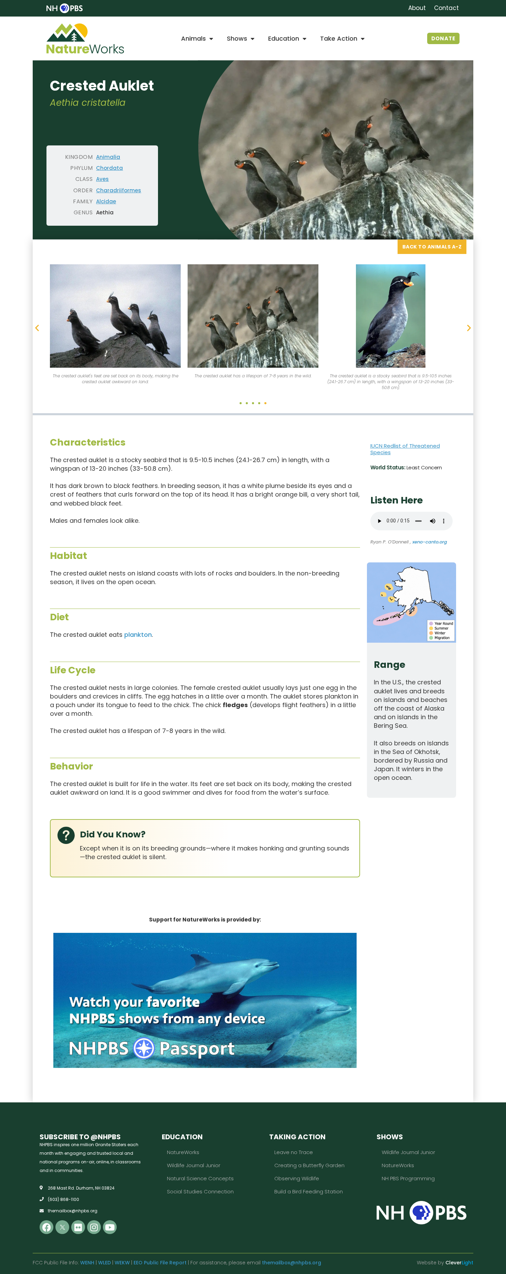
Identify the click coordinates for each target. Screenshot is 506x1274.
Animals (193, 38)
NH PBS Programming (408, 1178)
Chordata (109, 168)
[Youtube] (110, 1227)
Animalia (108, 157)
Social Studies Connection (200, 1191)
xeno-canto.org (429, 542)
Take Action (338, 38)
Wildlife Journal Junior (193, 1165)
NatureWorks (183, 1152)
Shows (237, 38)
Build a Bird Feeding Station (308, 1191)
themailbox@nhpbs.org (291, 1262)
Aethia (105, 212)
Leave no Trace (293, 1152)
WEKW (122, 1262)
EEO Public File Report (160, 1262)
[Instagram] (94, 1227)
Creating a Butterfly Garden (309, 1165)
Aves (102, 179)
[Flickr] (78, 1227)
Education (283, 38)
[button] (37, 327)
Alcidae (106, 201)
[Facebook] (46, 1227)
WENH (87, 1262)
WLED (104, 1262)
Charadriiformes (118, 190)
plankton (138, 634)
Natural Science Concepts (200, 1178)
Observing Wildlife (296, 1178)
